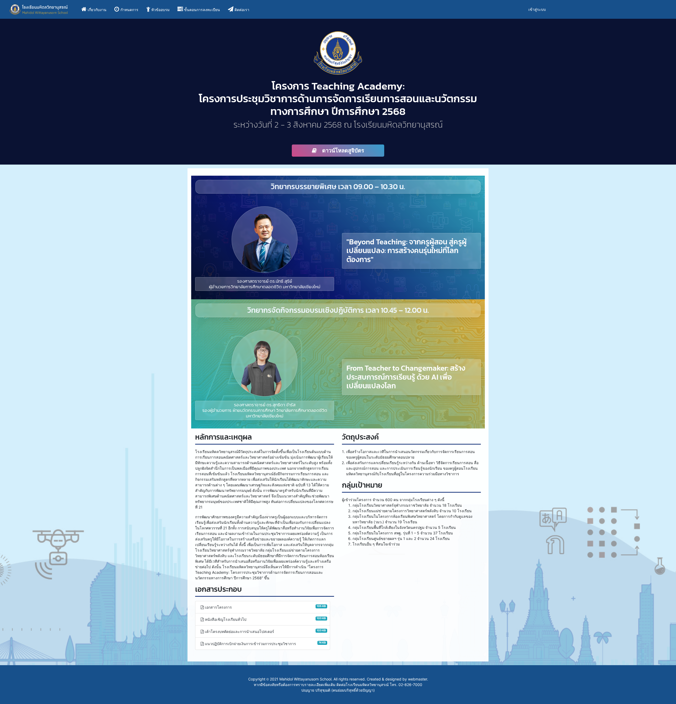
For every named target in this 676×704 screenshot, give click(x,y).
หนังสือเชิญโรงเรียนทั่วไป (265, 619)
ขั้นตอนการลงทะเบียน (202, 9)
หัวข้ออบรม (160, 9)
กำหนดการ (129, 9)
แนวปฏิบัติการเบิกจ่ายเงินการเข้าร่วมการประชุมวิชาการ (265, 643)
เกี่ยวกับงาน (98, 9)
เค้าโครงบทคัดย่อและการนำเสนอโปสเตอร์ (265, 631)
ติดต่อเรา (241, 9)
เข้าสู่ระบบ (537, 9)
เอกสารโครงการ (265, 606)
